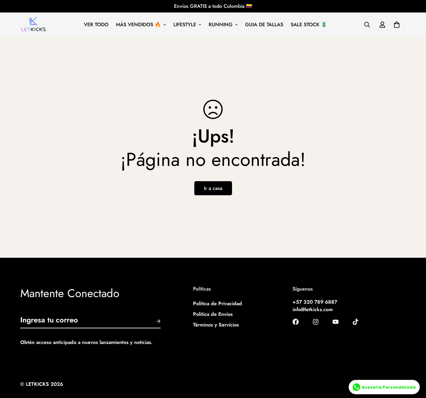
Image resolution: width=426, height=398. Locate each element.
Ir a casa (213, 188)
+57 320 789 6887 (315, 302)
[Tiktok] (355, 322)
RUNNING (221, 24)
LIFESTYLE (184, 24)
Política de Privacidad (217, 303)
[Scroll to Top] (414, 364)
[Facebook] (296, 322)
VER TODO (96, 24)
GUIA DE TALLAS (264, 24)
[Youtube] (335, 322)
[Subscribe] (153, 321)
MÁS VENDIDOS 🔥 (138, 24)
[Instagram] (315, 322)
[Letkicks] (33, 24)
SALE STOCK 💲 (309, 24)
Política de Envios (213, 314)
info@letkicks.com (313, 309)
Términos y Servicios (216, 325)
